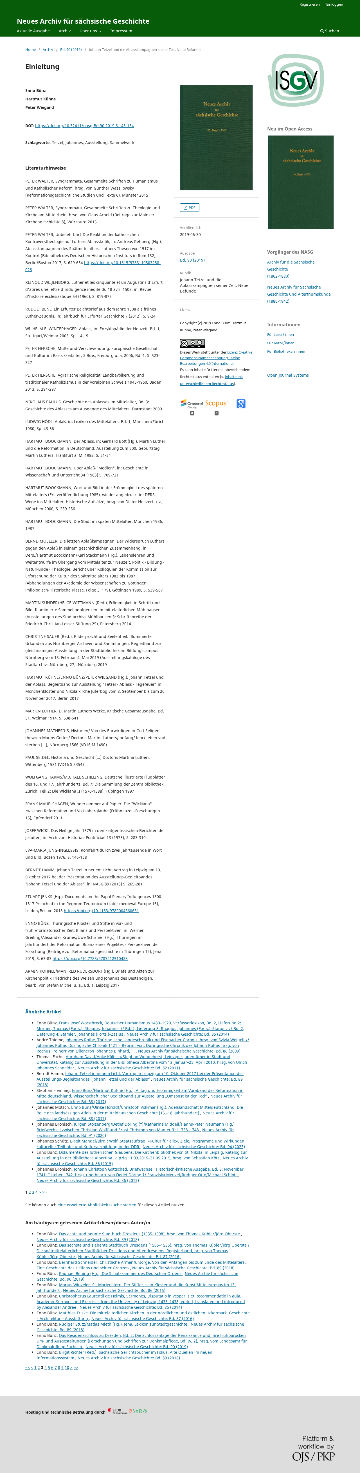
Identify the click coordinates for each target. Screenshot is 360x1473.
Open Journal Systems (288, 375)
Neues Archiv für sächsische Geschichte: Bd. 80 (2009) (189, 1051)
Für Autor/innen (280, 342)
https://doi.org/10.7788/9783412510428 (90, 958)
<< (27, 1367)
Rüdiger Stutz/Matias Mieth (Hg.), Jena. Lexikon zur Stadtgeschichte (123, 1324)
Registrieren (310, 4)
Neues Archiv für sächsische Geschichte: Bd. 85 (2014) (178, 1034)
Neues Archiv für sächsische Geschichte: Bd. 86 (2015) (88, 1180)
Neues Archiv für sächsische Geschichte (83, 21)
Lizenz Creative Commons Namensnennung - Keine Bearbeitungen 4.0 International (216, 358)
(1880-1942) (278, 301)
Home (30, 49)
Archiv (65, 30)
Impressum (121, 30)
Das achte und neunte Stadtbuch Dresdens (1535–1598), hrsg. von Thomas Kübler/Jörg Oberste (150, 1233)
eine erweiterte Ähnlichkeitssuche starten (97, 1204)
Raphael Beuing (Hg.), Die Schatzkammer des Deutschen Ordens (121, 1273)
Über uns (89, 30)
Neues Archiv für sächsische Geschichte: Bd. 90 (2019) (137, 1346)
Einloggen (334, 4)
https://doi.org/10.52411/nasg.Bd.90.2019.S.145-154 (84, 125)
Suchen (331, 30)
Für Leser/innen (280, 334)
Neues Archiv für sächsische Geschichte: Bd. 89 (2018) (88, 1239)
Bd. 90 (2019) (71, 49)
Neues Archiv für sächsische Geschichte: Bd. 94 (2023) (194, 1146)
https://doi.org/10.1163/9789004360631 (101, 910)
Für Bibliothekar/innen (286, 351)
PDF (191, 207)
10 (67, 1367)
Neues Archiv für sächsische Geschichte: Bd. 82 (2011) (129, 1068)
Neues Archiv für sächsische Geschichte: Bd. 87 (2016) (129, 1256)
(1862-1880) (278, 276)
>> (44, 1192)
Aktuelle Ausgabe (33, 30)
